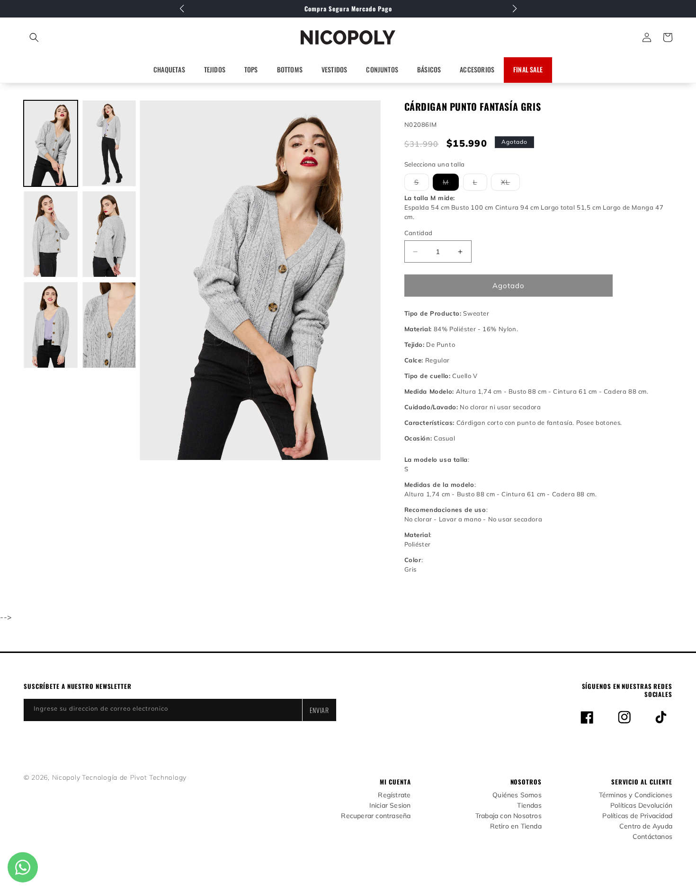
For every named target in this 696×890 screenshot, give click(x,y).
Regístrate (394, 795)
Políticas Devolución (641, 806)
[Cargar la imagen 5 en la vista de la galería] (51, 325)
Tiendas (529, 806)
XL (510, 184)
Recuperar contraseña (375, 816)
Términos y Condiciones (635, 795)
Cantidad (418, 233)
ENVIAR (319, 710)
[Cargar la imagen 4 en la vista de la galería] (109, 234)
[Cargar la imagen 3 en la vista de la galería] (51, 234)
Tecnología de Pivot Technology (134, 777)
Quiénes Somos (517, 795)
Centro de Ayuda (645, 826)
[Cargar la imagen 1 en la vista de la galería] (51, 143)
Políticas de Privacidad (637, 816)
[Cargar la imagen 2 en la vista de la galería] (109, 143)
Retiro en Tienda (516, 826)
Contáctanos (652, 837)
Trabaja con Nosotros (508, 816)
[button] (76, 37)
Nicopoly (66, 777)
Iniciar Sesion (390, 806)
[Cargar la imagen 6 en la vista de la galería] (109, 325)
